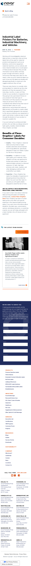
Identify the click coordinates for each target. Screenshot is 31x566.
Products (9, 370)
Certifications (9, 421)
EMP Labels (4, 541)
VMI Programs (9, 423)
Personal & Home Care (11, 398)
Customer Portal (9, 426)
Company (8, 451)
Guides (7, 437)
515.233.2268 (19, 547)
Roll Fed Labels (9, 379)
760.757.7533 (20, 488)
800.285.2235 (21, 472)
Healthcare (8, 405)
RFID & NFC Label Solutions (12, 384)
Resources (9, 433)
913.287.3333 (4, 502)
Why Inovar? (8, 453)
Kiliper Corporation (21, 541)
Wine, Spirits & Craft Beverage (13, 412)
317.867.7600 (4, 547)
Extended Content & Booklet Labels (15, 377)
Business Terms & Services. (12, 554)
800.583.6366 (4, 512)
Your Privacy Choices (12, 562)
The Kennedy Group (6, 517)
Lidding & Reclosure (10, 382)
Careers (7, 458)
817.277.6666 (4, 492)
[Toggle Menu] (28, 4)
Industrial (8, 402)
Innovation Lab (9, 419)
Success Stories (9, 440)
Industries (9, 393)
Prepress (7, 428)
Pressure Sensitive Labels (12, 372)
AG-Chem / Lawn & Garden (12, 400)
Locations (8, 462)
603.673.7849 (20, 512)
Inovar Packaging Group (22, 483)
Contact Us (8, 465)
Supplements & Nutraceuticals (13, 410)
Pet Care (7, 407)
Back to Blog (9, 11)
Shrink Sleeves (9, 374)
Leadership (8, 455)
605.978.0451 (20, 524)
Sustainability (10, 447)
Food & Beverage (10, 395)
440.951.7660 (4, 523)
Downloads (8, 442)
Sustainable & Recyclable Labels (13, 386)
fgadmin (17, 49)
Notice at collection (7, 564)
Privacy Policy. (23, 554)
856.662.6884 (20, 535)
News (6, 460)
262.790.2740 (5, 536)
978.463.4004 (20, 502)
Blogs (7, 435)
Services (8, 417)
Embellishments (9, 389)
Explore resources (22, 232)
